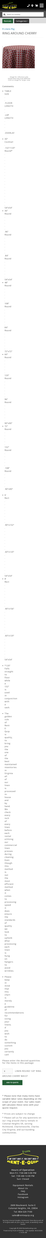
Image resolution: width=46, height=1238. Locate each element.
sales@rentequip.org (23, 1215)
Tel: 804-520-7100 (23, 1211)
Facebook (23, 1194)
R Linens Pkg (8, 29)
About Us (23, 1188)
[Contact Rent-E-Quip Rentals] (32, 5)
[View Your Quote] (36, 5)
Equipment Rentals (23, 1185)
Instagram (23, 1197)
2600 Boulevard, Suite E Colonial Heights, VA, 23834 (23, 1207)
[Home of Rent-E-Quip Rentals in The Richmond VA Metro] (23, 1158)
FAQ (23, 1191)
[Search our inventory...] (4, 14)
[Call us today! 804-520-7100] (28, 5)
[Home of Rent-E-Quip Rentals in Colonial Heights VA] (9, 5)
